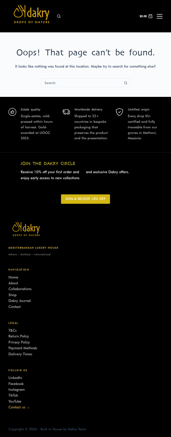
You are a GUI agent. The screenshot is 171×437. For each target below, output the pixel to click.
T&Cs (12, 330)
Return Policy (18, 336)
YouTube (14, 401)
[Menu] (160, 16)
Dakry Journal (19, 301)
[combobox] (81, 82)
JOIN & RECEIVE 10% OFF (85, 199)
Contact (14, 307)
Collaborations (20, 289)
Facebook (16, 384)
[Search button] (125, 83)
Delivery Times (20, 354)
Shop (12, 295)
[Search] (59, 16)
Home (13, 277)
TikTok (13, 395)
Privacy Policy (19, 342)
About (13, 283)
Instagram (16, 389)
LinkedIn (15, 378)
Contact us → (19, 407)
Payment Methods (22, 348)
